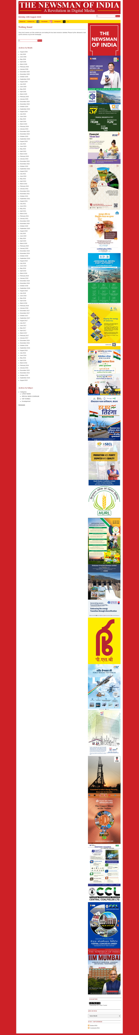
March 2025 (23, 94)
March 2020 (23, 243)
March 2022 (23, 183)
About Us (22, 21)
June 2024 (23, 116)
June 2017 (23, 325)
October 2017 (24, 315)
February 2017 (24, 335)
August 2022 (24, 171)
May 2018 (23, 298)
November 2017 (25, 313)
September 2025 (25, 79)
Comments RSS (95, 1028)
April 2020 (23, 241)
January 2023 (24, 159)
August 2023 (24, 141)
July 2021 (23, 203)
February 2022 (24, 186)
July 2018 (23, 293)
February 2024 (24, 126)
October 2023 (24, 136)
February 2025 (24, 96)
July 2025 (23, 84)
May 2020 (23, 238)
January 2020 (24, 248)
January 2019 (24, 278)
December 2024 (25, 101)
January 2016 (24, 368)
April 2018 (23, 300)
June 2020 (23, 236)
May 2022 (23, 179)
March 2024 (23, 124)
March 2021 (23, 213)
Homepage (21, 405)
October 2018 (24, 286)
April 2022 (23, 181)
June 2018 (23, 295)
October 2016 (24, 345)
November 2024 (25, 104)
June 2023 (23, 146)
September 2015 (25, 378)
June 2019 (23, 266)
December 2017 (25, 310)
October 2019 (24, 256)
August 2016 (24, 350)
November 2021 (25, 193)
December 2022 (25, 161)
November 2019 (25, 253)
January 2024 (24, 129)
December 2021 (25, 191)
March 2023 (23, 154)
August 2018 (24, 291)
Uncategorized (26, 401)
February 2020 (24, 246)
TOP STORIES (26, 399)
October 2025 (24, 76)
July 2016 (23, 353)
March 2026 (23, 64)
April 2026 (23, 62)
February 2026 (24, 67)
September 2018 (25, 288)
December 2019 (25, 251)
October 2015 (24, 375)
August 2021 (24, 201)
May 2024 (23, 119)
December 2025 (25, 71)
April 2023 (23, 151)
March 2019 (23, 273)
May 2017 (23, 328)
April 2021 (23, 211)
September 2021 (25, 198)
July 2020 (23, 233)
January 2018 (24, 308)
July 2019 (23, 263)
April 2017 (23, 330)
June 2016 (23, 355)
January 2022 (24, 188)
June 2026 (23, 57)
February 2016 (24, 365)
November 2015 (25, 373)
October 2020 (24, 226)
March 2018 (23, 303)
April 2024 (23, 121)
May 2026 (23, 59)
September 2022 (25, 169)
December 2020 (25, 221)
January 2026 (24, 69)
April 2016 (23, 360)
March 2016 (23, 363)
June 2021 (23, 206)
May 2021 (23, 208)
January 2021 (24, 218)
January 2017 (24, 338)
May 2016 (23, 358)
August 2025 (24, 81)
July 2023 (23, 144)
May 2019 (23, 268)
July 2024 (23, 114)
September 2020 (25, 228)
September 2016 (25, 348)
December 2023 (25, 131)
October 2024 (24, 106)
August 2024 (24, 111)
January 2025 (24, 99)
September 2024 (25, 109)
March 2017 (23, 333)
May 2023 (23, 149)
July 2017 (23, 323)
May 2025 (23, 89)
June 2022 (23, 176)
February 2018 (24, 305)
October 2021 (24, 196)
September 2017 (25, 318)
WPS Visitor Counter (101, 1005)
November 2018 (25, 283)
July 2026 (23, 54)
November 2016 (25, 343)
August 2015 (24, 380)
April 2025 (23, 91)
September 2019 (25, 258)
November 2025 (25, 74)
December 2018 (25, 281)
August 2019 (24, 261)
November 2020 (25, 223)
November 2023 (25, 134)
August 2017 (24, 320)
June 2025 (23, 86)
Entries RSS (93, 1025)
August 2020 (24, 231)
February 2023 (24, 156)
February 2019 (24, 276)
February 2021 (24, 216)
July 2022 (23, 174)
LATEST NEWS (26, 394)
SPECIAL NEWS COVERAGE (30, 396)
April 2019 (23, 271)
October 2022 (24, 166)
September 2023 (25, 139)
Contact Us (30, 21)
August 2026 (24, 52)
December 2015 (25, 370)
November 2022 (25, 164)
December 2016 (25, 340)
